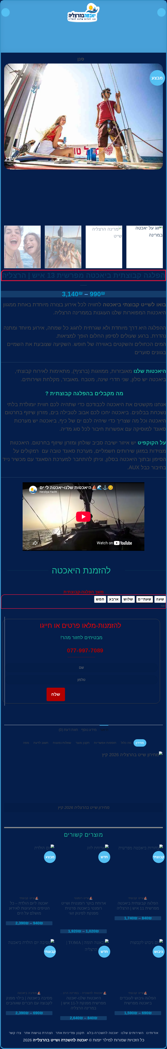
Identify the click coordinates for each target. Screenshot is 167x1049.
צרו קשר (15, 1033)
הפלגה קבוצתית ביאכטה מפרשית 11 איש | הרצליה (138, 905)
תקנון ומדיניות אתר (70, 1033)
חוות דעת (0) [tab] (68, 730)
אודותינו (152, 1033)
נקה (163, 605)
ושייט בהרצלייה (46, 1040)
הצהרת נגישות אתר (38, 1033)
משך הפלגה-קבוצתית (83, 592)
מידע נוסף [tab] (89, 730)
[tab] (140, 743)
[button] (161, 12)
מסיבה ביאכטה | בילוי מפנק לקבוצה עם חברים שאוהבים (29, 1000)
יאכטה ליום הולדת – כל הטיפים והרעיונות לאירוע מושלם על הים (29, 908)
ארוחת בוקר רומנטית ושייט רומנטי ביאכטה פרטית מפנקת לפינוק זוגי (83, 908)
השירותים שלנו (132, 1033)
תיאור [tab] (104, 730)
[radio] (160, 599)
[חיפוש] (5, 12)
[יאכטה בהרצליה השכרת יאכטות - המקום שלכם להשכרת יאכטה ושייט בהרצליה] (83, 12)
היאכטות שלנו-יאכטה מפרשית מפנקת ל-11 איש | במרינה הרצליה (83, 1003)
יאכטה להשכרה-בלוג (103, 1033)
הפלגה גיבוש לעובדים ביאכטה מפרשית (138, 1000)
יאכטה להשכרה (74, 1040)
